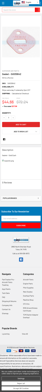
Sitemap (5, 313)
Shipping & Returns (9, 301)
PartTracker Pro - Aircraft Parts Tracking (8, 282)
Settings (21, 378)
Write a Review (7, 78)
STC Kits (26, 304)
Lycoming (5, 334)
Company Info (7, 305)
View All (25, 334)
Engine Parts (28, 283)
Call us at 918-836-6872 (21, 253)
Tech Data (6, 293)
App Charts (6, 289)
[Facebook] (4, 139)
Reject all (21, 383)
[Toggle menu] (3, 3)
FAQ (3, 297)
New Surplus (27, 292)
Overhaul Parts (28, 296)
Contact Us (6, 309)
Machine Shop (28, 300)
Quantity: (6, 113)
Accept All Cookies (21, 388)
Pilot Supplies (28, 288)
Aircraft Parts (28, 279)
